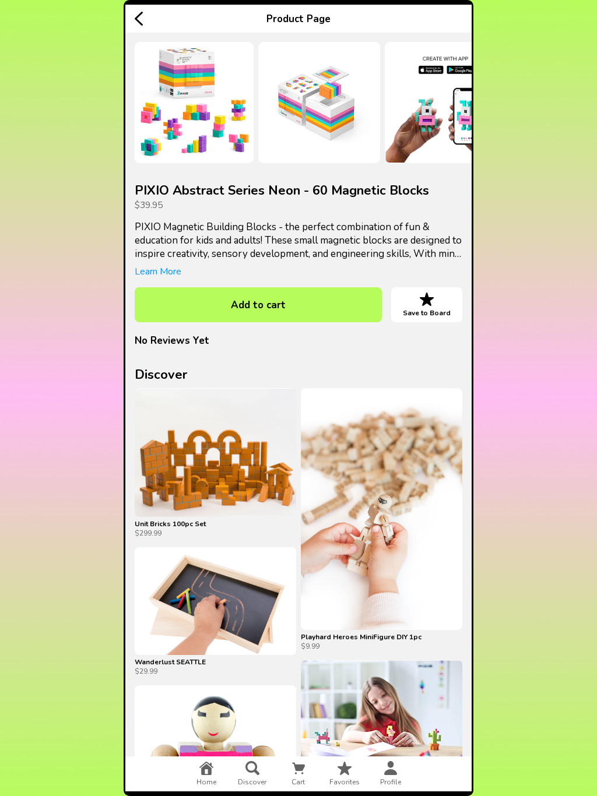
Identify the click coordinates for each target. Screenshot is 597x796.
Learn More (158, 271)
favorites (344, 782)
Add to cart (258, 305)
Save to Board (427, 313)
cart (298, 782)
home (206, 782)
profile (390, 782)
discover (252, 782)
